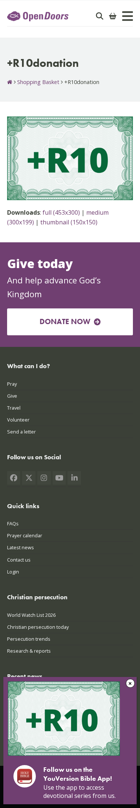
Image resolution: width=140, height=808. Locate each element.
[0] (112, 16)
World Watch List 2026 (31, 615)
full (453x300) (61, 212)
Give (12, 395)
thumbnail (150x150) (68, 222)
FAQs (13, 523)
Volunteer (18, 419)
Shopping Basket (38, 82)
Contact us (19, 559)
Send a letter (21, 431)
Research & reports (29, 650)
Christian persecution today (38, 627)
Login (13, 571)
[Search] (99, 16)
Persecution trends (28, 638)
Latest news (20, 547)
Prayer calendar (24, 535)
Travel (14, 407)
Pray (12, 383)
